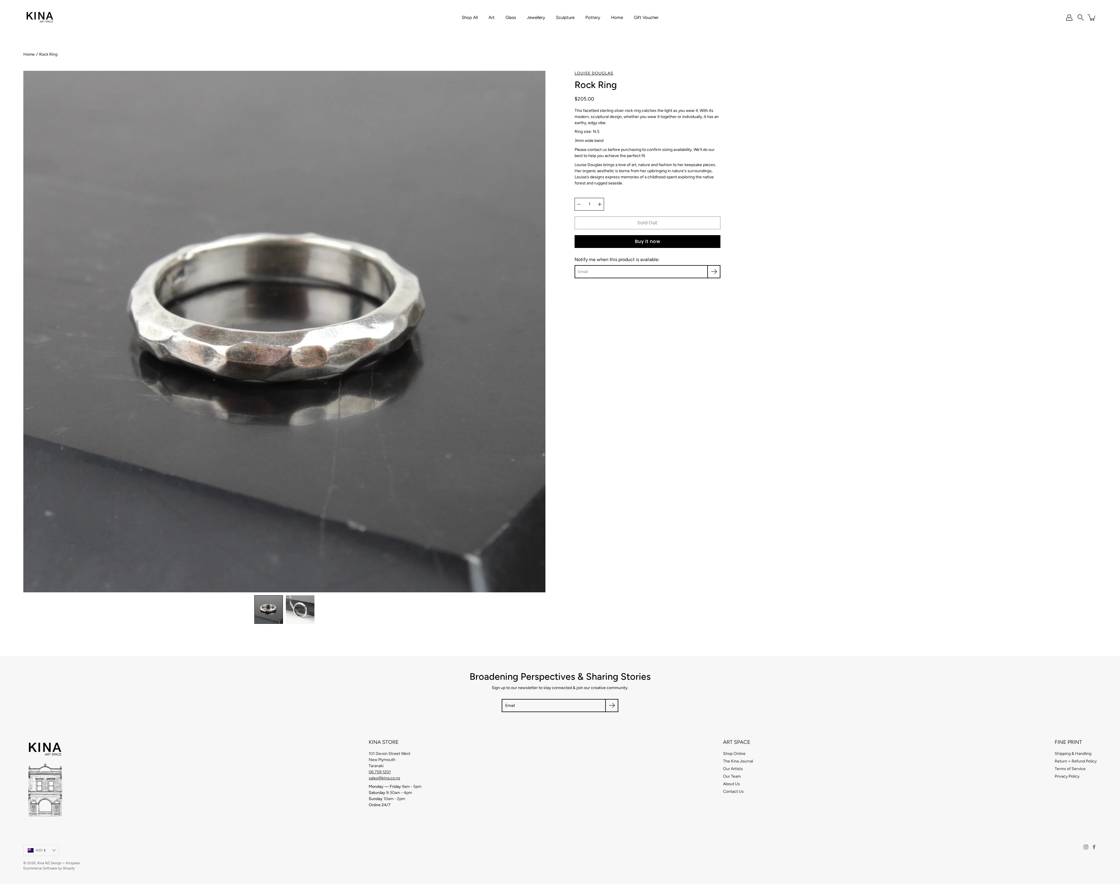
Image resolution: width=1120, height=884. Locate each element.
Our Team (732, 776)
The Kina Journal (738, 761)
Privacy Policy (1067, 776)
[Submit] (611, 705)
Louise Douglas (594, 73)
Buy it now (647, 241)
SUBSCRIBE (944, 502)
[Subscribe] (713, 271)
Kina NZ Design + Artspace (58, 863)
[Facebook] (1094, 847)
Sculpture (565, 17)
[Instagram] (1085, 847)
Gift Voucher (646, 17)
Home (617, 17)
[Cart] (1092, 17)
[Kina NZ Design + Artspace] (40, 17)
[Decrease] (579, 204)
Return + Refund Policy (1076, 761)
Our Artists (733, 768)
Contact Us (733, 791)
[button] (1080, 17)
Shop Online (734, 753)
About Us (731, 783)
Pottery (592, 17)
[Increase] (599, 204)
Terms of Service (1070, 768)
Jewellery (536, 17)
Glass (510, 17)
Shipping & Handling (1073, 753)
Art (492, 17)
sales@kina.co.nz (384, 778)
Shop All (470, 17)
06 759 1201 (380, 771)
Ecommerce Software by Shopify (49, 868)
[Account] (1069, 17)
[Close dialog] (1107, 374)
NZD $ (41, 850)
